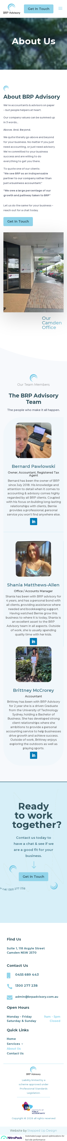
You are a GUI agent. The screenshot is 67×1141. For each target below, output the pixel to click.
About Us (14, 1048)
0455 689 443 (27, 975)
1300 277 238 (26, 986)
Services (13, 1044)
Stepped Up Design (42, 1130)
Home (11, 1039)
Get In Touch (38, 9)
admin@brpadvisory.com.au (36, 996)
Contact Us (15, 1053)
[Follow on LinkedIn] (33, 521)
